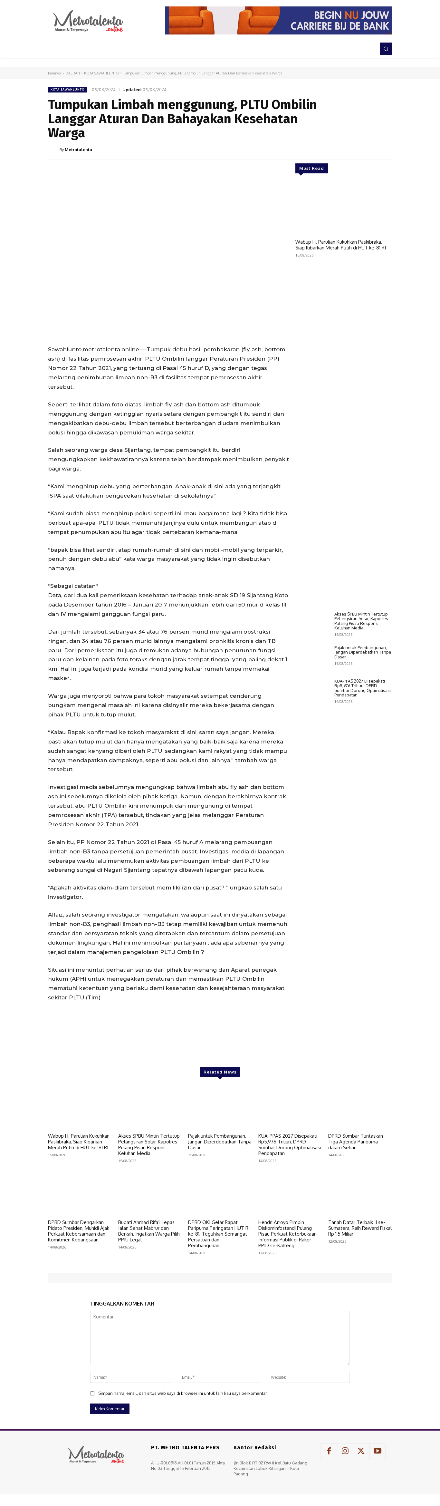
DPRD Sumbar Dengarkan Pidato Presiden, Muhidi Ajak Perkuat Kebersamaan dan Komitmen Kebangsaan (78, 1231)
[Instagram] (345, 1451)
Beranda (54, 73)
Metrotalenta (78, 149)
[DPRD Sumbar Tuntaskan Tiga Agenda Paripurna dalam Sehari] (360, 1107)
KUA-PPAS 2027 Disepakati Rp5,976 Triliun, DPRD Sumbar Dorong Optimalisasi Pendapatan (362, 687)
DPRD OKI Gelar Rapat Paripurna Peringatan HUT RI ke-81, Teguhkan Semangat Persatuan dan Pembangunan (219, 1234)
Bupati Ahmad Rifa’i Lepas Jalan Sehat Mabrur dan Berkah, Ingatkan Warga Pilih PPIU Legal (149, 1231)
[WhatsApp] (370, 149)
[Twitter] (340, 149)
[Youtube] (377, 1451)
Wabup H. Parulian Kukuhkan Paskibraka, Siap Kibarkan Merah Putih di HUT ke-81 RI (340, 245)
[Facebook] (325, 149)
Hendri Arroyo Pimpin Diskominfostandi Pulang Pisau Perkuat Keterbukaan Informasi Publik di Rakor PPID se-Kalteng (287, 1234)
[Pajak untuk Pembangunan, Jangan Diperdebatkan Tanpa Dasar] (312, 658)
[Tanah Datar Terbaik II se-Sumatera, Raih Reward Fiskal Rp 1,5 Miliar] (360, 1193)
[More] (385, 149)
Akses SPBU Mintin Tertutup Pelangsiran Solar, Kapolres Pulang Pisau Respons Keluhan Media (361, 620)
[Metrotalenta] (54, 149)
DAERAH (72, 73)
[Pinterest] (355, 149)
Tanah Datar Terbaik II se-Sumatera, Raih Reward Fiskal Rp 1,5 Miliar (360, 1228)
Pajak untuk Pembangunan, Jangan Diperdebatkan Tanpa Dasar (362, 652)
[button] (386, 49)
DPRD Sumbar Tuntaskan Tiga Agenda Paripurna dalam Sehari (355, 1142)
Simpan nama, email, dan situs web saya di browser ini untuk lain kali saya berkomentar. (183, 1393)
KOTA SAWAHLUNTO (101, 73)
